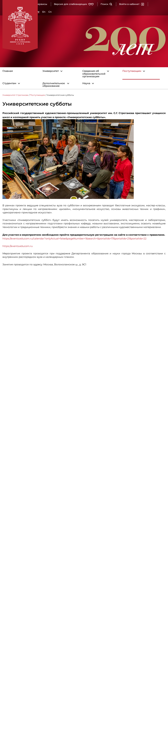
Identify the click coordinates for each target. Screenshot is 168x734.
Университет (50, 71)
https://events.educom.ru (17, 246)
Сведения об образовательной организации (93, 74)
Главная (7, 71)
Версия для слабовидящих (70, 4)
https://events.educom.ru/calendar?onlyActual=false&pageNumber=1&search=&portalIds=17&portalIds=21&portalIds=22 (74, 238)
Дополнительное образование (53, 84)
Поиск (104, 4)
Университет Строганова (15, 95)
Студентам (9, 83)
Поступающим (131, 71)
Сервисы (41, 4)
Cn (50, 11)
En (43, 11)
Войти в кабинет (129, 4)
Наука (86, 83)
